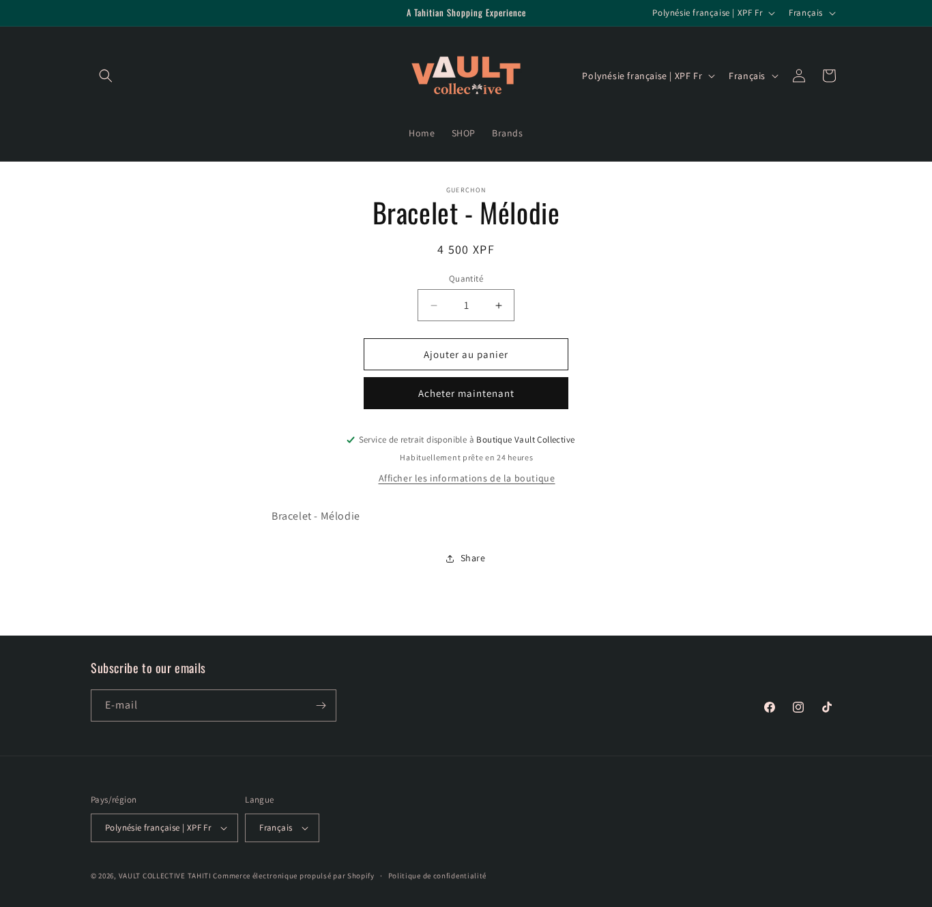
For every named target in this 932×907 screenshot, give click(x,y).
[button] (106, 76)
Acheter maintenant (466, 393)
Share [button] (473, 558)
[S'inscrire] (321, 705)
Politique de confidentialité (437, 875)
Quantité (466, 278)
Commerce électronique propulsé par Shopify (293, 875)
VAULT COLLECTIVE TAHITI (165, 875)
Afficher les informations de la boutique (467, 478)
